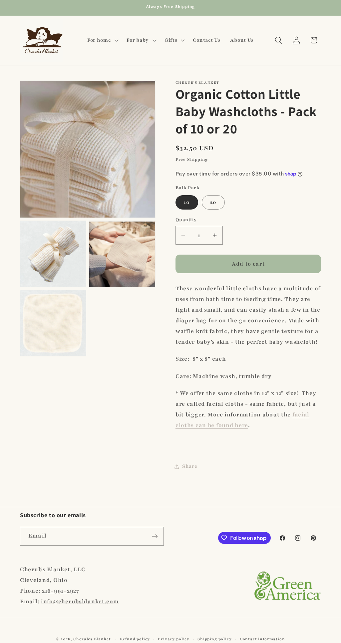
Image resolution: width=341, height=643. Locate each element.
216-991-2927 (60, 591)
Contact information (262, 639)
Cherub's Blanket (92, 639)
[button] (102, 40)
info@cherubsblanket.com (80, 601)
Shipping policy (214, 639)
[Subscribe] (155, 536)
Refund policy (135, 639)
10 (187, 202)
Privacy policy (173, 639)
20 (213, 202)
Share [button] (189, 466)
